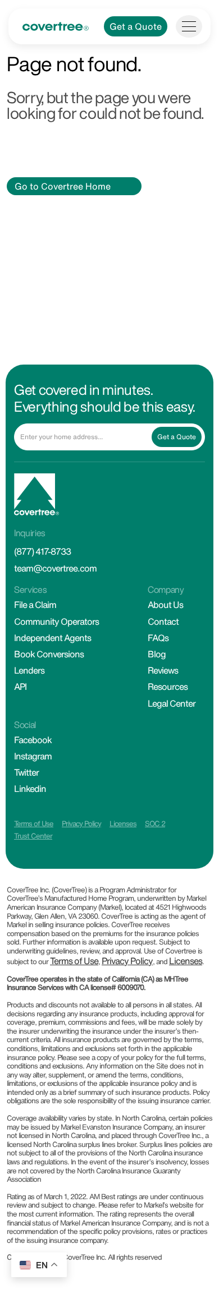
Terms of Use (33, 823)
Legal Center (171, 703)
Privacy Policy (81, 823)
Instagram (33, 756)
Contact (163, 621)
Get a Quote (136, 26)
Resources (168, 686)
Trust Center (33, 836)
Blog (157, 654)
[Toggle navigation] (189, 26)
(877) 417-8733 (42, 551)
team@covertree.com (55, 568)
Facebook (33, 740)
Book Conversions (49, 654)
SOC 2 (155, 823)
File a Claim (35, 604)
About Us (165, 604)
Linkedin (30, 788)
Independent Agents (52, 637)
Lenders (29, 670)
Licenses (123, 823)
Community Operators (56, 621)
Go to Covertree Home (63, 186)
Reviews (163, 670)
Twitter (26, 772)
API (20, 686)
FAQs (158, 637)
